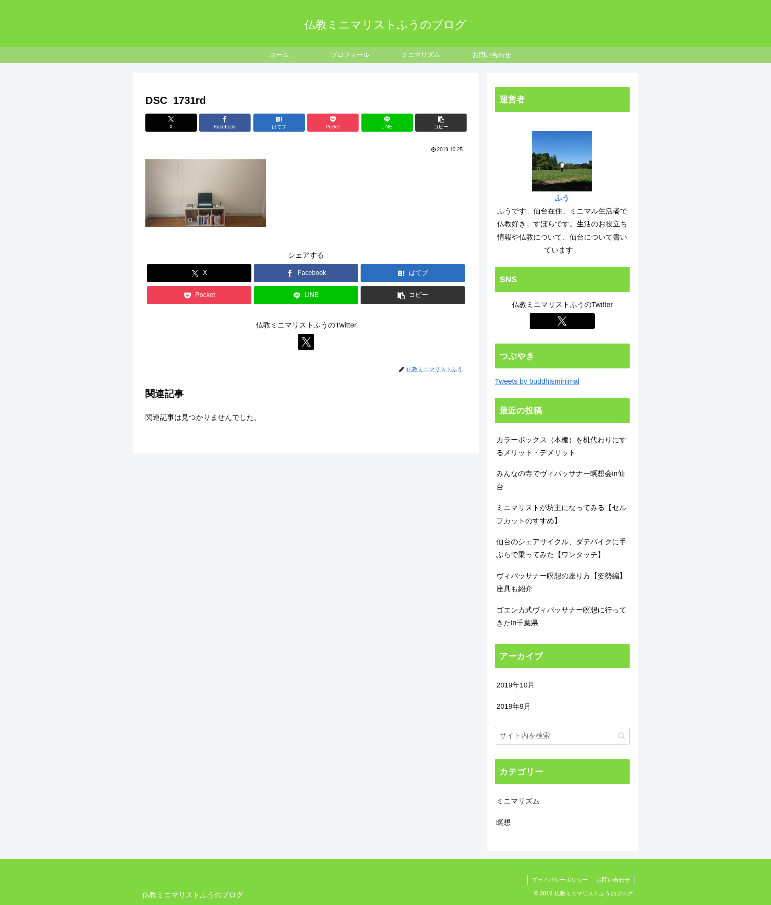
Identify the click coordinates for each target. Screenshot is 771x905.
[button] (441, 123)
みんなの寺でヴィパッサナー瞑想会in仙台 (560, 480)
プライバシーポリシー (560, 880)
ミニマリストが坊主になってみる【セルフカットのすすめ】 (561, 514)
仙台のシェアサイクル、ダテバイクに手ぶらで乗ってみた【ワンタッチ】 (561, 548)
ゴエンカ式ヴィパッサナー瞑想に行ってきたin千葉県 (561, 616)
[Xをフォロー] (306, 342)
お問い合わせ (613, 880)
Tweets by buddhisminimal (537, 381)
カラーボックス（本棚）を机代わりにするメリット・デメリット (561, 446)
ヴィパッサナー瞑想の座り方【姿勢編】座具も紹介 (561, 582)
